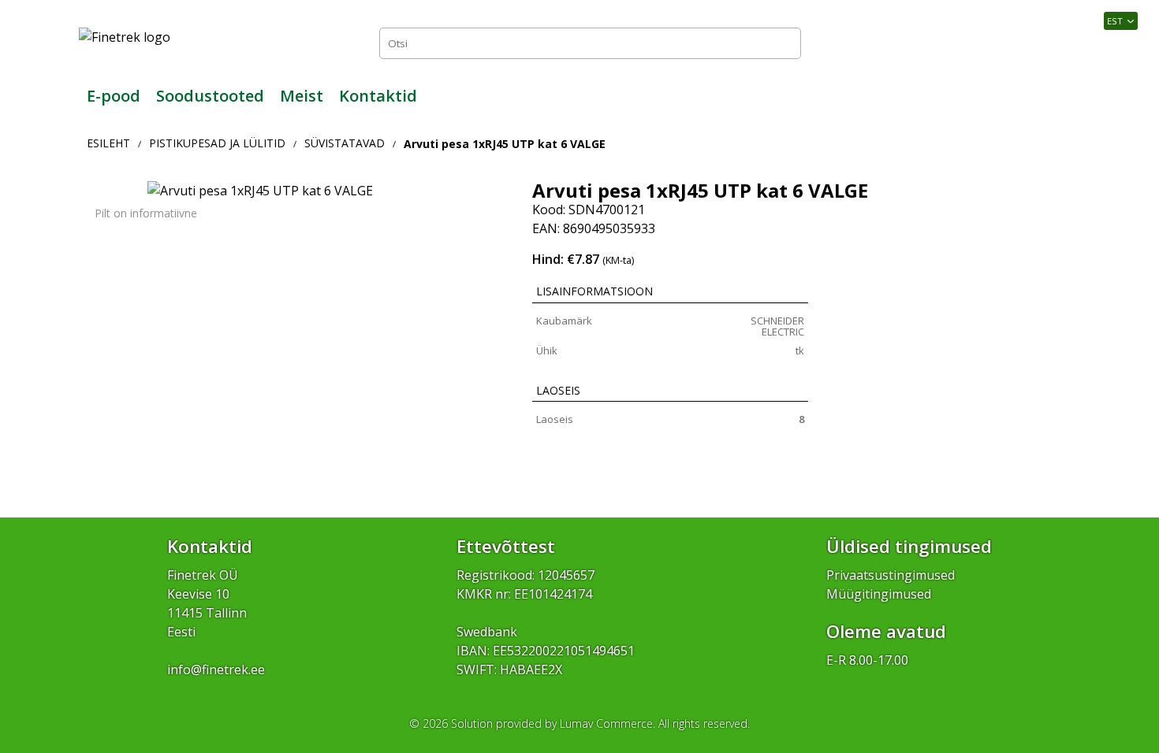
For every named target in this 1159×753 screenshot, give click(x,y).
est (1115, 21)
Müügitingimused (878, 594)
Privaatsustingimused (890, 575)
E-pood (113, 95)
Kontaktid (378, 95)
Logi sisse (1045, 42)
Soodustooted (210, 95)
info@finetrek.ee (216, 669)
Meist (301, 95)
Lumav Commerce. (607, 723)
